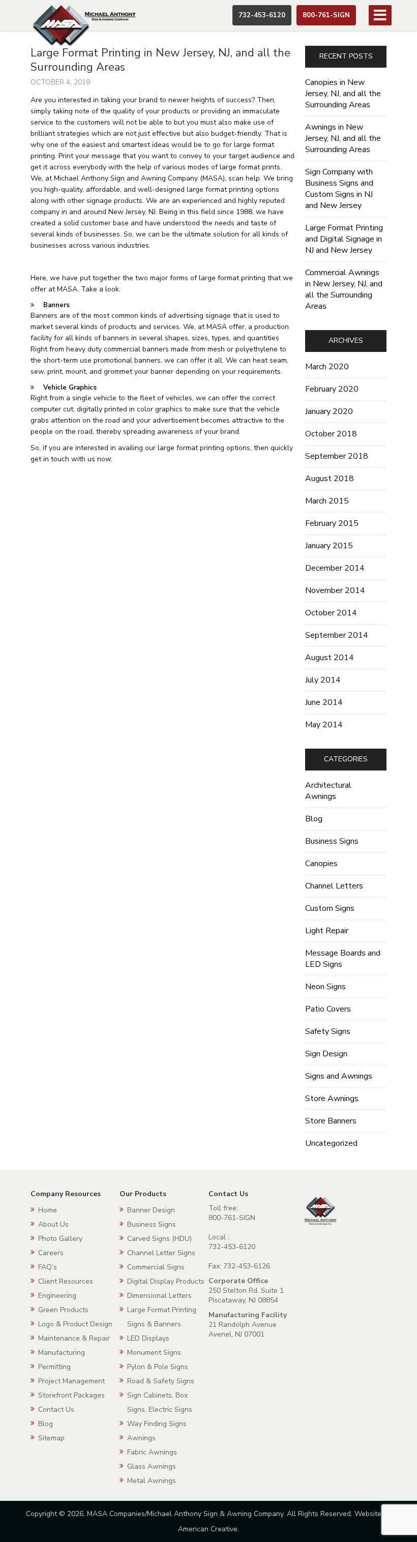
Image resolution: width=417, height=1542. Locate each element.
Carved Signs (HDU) (159, 1238)
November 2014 (335, 590)
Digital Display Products (165, 1281)
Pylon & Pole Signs (157, 1367)
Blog (313, 818)
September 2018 (336, 456)
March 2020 (327, 366)
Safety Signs (327, 1031)
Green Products (63, 1310)
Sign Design (326, 1053)
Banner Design (151, 1210)
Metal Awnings (151, 1481)
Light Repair (326, 930)
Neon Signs (325, 986)
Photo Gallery (60, 1238)
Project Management (71, 1381)
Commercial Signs (156, 1267)
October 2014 (331, 612)
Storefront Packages (71, 1395)
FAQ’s (47, 1267)
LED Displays (148, 1338)
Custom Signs (329, 908)
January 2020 (329, 411)
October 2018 (331, 433)
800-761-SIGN (326, 15)
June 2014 (324, 702)
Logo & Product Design (75, 1324)
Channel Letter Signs (161, 1253)
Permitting (54, 1367)
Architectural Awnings (328, 791)
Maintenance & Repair (74, 1338)
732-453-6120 (262, 15)
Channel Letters (334, 886)
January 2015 (329, 545)
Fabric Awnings (152, 1452)
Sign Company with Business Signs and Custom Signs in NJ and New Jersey (339, 188)
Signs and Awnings (338, 1076)
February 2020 (332, 389)
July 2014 (323, 680)
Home (47, 1210)
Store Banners (330, 1120)
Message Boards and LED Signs (342, 958)
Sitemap (51, 1438)
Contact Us (56, 1409)
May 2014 (324, 724)
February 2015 (332, 523)
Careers (51, 1253)
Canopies (321, 863)
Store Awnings (332, 1098)
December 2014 (335, 568)
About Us (53, 1224)
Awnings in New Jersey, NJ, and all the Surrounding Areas (343, 138)
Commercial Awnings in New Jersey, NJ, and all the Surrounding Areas (343, 289)
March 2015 (327, 501)
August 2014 (329, 657)
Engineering (57, 1295)
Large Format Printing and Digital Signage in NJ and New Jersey (344, 239)
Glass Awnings (151, 1466)
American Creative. (208, 1529)
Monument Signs (154, 1352)
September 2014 (336, 635)
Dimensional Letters (159, 1295)
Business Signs (332, 841)
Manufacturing (61, 1352)
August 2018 (329, 478)
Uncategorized (331, 1143)
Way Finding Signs (157, 1424)
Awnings (141, 1438)
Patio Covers (328, 1009)
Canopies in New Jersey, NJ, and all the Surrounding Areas (343, 93)
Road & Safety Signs (160, 1381)
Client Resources (65, 1281)
